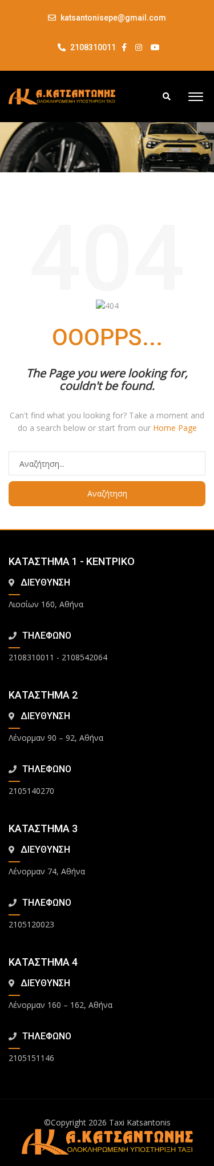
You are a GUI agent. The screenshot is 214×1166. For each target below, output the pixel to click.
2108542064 (84, 657)
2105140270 (31, 790)
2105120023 (31, 924)
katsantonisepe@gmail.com (113, 17)
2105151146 (31, 1057)
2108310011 (92, 47)
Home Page (175, 427)
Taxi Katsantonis (140, 1122)
